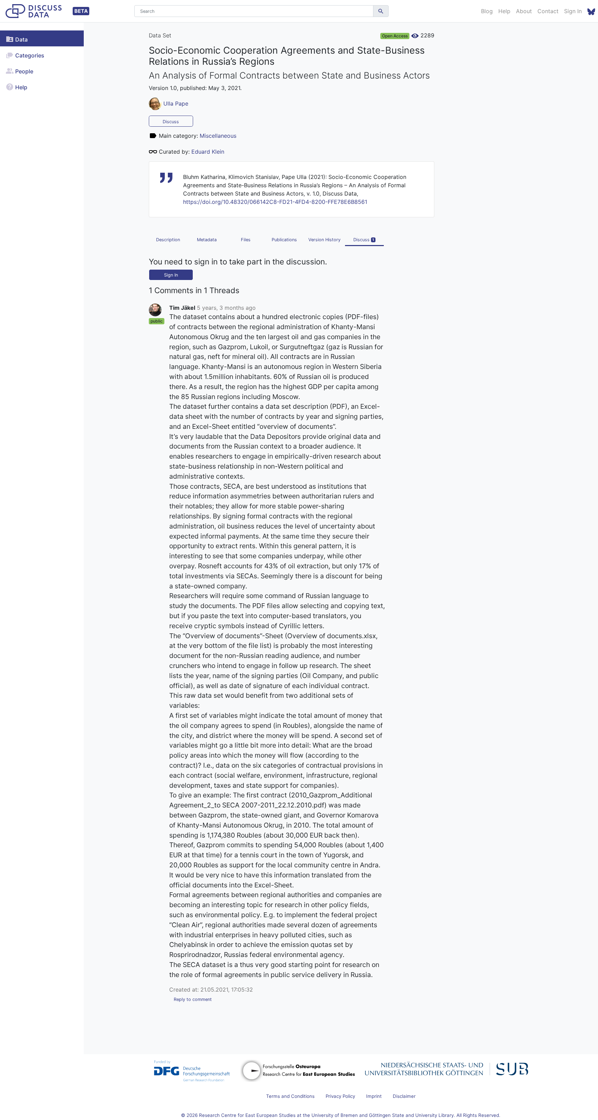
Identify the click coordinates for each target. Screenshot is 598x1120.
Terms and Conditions (290, 1096)
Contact (548, 11)
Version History (324, 239)
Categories (29, 55)
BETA (81, 11)
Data (21, 39)
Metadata (207, 239)
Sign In (573, 11)
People (23, 71)
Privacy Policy (340, 1096)
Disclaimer (404, 1096)
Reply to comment (193, 999)
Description (168, 239)
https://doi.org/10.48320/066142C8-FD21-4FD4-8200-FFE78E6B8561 (275, 201)
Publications (284, 239)
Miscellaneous (218, 135)
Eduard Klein (207, 151)
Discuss (171, 121)
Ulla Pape (175, 103)
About (524, 11)
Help (504, 11)
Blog (487, 11)
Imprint (374, 1096)
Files (246, 239)
